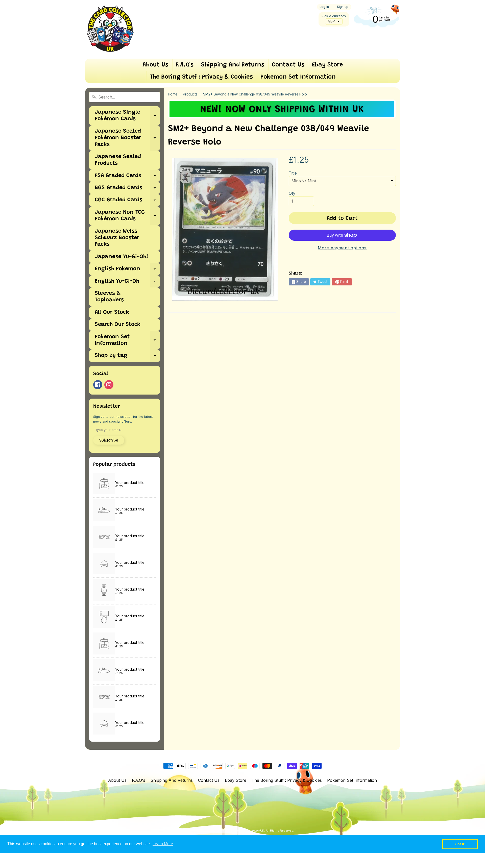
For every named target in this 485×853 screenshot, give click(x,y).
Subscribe (108, 440)
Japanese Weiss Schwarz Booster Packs (117, 238)
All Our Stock (112, 312)
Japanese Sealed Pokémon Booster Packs (127, 138)
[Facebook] (97, 384)
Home (172, 94)
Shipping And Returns (232, 65)
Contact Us (288, 65)
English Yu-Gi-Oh (127, 283)
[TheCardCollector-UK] (110, 29)
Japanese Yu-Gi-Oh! (121, 257)
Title (293, 173)
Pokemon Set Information (298, 77)
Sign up (342, 7)
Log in (324, 7)
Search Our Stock (117, 324)
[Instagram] (108, 384)
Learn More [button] (163, 844)
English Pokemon (127, 270)
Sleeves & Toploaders (109, 297)
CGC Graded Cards (127, 201)
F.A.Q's (184, 65)
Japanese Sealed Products (118, 160)
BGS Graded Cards (127, 189)
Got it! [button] (460, 844)
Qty (292, 193)
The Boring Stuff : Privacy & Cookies (201, 77)
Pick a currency (334, 16)
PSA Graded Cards (127, 177)
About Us (155, 65)
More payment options (342, 247)
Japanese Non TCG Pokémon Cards (127, 216)
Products (190, 94)
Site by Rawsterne (250, 834)
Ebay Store (327, 65)
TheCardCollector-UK (248, 830)
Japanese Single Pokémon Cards (127, 116)
